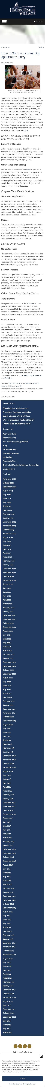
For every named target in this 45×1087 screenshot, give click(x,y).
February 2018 (8, 795)
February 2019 (8, 748)
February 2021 (8, 654)
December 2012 (9, 1009)
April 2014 (7, 974)
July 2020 (7, 682)
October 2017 (8, 810)
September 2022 (9, 580)
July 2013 (6, 1005)
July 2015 (6, 916)
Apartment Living (14, 383)
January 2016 (8, 892)
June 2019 (7, 732)
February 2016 (8, 888)
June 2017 (7, 826)
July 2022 (7, 588)
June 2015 (7, 920)
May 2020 (7, 690)
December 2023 (9, 522)
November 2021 (9, 619)
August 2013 (8, 1001)
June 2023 (7, 545)
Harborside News (9, 449)
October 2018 (8, 764)
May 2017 (6, 830)
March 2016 (7, 884)
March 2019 (7, 744)
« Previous (5, 48)
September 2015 (9, 908)
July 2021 (6, 635)
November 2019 (9, 713)
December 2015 (9, 896)
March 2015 (7, 931)
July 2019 (6, 728)
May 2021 (6, 643)
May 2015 (6, 923)
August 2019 (8, 725)
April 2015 (7, 927)
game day (19, 386)
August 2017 (7, 818)
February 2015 (8, 935)
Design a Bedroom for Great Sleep (16, 416)
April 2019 (7, 740)
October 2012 (8, 1013)
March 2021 (7, 651)
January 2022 (8, 612)
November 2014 (9, 947)
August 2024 (8, 491)
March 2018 (7, 791)
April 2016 (7, 881)
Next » (41, 48)
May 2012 (6, 1029)
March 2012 (7, 1033)
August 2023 (8, 537)
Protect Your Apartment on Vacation (17, 412)
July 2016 (7, 869)
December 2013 (9, 990)
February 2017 (8, 842)
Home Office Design (11, 453)
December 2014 (9, 943)
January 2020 (8, 705)
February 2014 (8, 982)
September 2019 (9, 721)
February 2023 (8, 561)
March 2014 (7, 978)
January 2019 (8, 752)
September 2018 (9, 767)
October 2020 (8, 670)
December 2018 (9, 756)
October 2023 (8, 530)
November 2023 (9, 526)
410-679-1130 (38, 21)
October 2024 (8, 483)
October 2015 (8, 904)
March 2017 (7, 838)
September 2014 (9, 955)
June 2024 (7, 498)
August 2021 (8, 631)
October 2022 (8, 576)
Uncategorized (9, 469)
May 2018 (7, 783)
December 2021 (9, 615)
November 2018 (9, 760)
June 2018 (7, 779)
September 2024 (9, 487)
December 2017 (9, 803)
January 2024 (8, 518)
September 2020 (9, 674)
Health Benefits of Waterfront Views (16, 424)
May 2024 (7, 502)
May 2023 (7, 549)
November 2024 (9, 479)
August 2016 (8, 865)
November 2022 (9, 573)
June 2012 (7, 1025)
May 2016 (7, 877)
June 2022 (7, 592)
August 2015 (7, 912)
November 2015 (9, 900)
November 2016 (9, 853)
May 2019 (6, 736)
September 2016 (9, 861)
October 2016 (8, 857)
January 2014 (8, 986)
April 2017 (7, 834)
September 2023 (9, 534)
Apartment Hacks (9, 434)
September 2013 (9, 997)
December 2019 (9, 709)
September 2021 (9, 627)
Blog (5, 446)
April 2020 (7, 693)
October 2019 (8, 717)
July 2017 (6, 822)
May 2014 (6, 970)
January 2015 (8, 939)
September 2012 (9, 1017)
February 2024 (8, 514)
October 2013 (8, 994)
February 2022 (8, 608)
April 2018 (7, 787)
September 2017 (9, 814)
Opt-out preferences (15, 1084)
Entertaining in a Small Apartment (15, 408)
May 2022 (7, 596)
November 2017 (9, 806)
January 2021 (8, 658)
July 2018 (7, 775)
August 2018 (8, 771)
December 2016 (9, 849)
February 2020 (9, 701)
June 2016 (7, 873)
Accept (22, 1078)
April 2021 (7, 647)
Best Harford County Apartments (15, 442)
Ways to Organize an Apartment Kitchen (18, 420)
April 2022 (7, 600)
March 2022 (7, 604)
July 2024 (7, 495)
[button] (41, 1056)
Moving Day (7, 457)
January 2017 (8, 845)
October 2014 (8, 951)
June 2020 (7, 686)
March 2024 (7, 510)
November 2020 (9, 666)
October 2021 (8, 623)
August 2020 (8, 678)
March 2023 (7, 557)
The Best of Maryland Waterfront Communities (21, 465)
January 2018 (8, 799)
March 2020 (7, 697)
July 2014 (6, 962)
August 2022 (8, 584)
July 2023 (7, 541)
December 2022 (9, 569)
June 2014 (7, 966)
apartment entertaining (31, 383)
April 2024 (7, 506)
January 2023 (8, 565)
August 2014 (8, 959)
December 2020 (9, 662)
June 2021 (7, 639)
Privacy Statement (29, 1084)
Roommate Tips (9, 461)
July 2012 (6, 1021)
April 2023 (7, 553)
